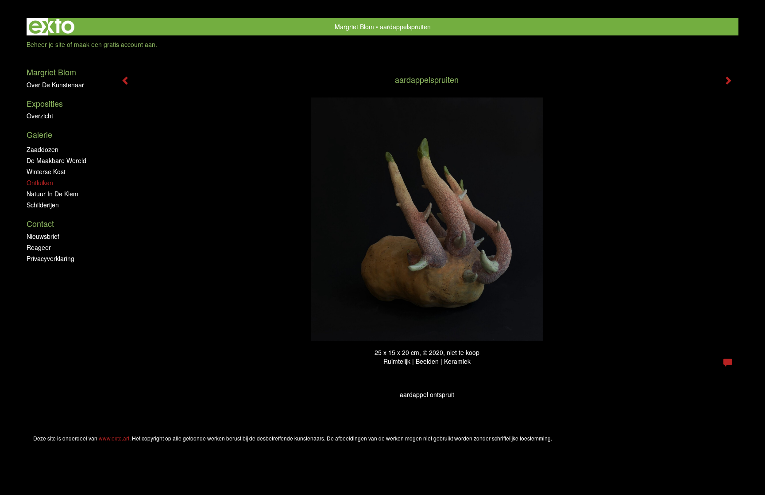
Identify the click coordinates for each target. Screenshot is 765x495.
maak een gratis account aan (114, 44)
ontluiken (40, 182)
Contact (40, 223)
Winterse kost (46, 171)
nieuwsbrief (43, 236)
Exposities (45, 103)
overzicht (40, 115)
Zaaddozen (42, 149)
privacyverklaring (50, 258)
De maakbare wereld (56, 160)
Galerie (39, 134)
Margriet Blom (354, 26)
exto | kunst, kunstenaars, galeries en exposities (52, 26)
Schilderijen (43, 204)
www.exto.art (114, 438)
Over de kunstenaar (55, 84)
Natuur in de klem (52, 193)
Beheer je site (46, 44)
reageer (39, 247)
